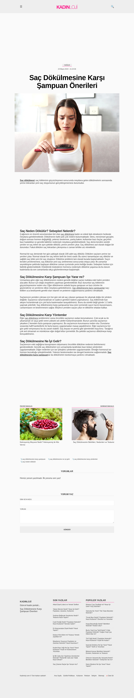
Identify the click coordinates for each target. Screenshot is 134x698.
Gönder (67, 530)
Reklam (87, 676)
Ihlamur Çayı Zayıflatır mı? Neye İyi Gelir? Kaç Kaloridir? (98, 605)
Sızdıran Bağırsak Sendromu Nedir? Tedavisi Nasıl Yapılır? (66, 616)
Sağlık (67, 65)
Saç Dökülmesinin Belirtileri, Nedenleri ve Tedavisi (93, 442)
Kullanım (79, 676)
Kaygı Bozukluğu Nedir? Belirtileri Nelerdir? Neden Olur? (98, 625)
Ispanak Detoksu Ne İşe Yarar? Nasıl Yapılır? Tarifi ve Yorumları (99, 646)
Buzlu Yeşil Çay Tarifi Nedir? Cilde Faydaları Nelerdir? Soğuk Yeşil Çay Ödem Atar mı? (99, 632)
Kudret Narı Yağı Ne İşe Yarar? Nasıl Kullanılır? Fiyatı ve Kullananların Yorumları (66, 649)
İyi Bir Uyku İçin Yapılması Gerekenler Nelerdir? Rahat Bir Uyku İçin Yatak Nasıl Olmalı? (66, 658)
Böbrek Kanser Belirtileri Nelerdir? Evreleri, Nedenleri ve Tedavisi (98, 652)
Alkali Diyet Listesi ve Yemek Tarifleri (66, 604)
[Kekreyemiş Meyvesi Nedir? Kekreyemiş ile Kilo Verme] (41, 439)
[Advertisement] (67, 38)
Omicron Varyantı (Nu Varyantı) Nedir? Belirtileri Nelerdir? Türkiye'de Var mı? (99, 659)
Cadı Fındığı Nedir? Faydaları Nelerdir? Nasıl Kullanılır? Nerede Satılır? (67, 623)
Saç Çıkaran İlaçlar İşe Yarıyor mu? (65, 664)
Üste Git (110, 676)
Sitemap (101, 676)
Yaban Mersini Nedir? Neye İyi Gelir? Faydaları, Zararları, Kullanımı (66, 610)
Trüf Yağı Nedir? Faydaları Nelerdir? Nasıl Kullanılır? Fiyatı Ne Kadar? (98, 639)
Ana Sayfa (58, 676)
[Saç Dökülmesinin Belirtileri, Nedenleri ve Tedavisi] (93, 439)
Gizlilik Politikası (69, 676)
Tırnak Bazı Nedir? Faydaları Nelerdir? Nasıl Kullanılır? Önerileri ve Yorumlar (99, 618)
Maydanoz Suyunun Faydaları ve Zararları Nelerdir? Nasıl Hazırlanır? (65, 642)
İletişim (94, 676)
